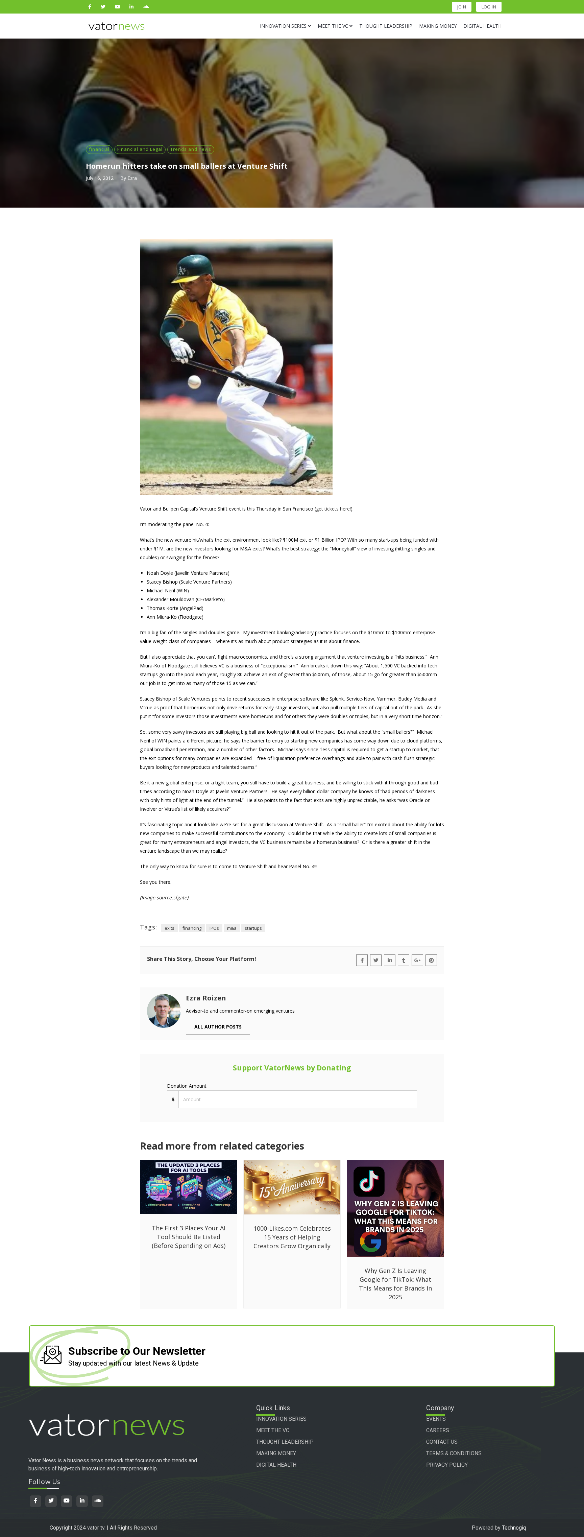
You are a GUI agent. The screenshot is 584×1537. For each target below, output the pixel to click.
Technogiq (514, 1527)
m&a (232, 928)
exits (169, 928)
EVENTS (436, 1419)
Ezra (132, 178)
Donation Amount (186, 1086)
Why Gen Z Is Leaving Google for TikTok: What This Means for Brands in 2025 (395, 1284)
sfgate (180, 897)
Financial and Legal (140, 149)
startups (253, 928)
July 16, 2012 (100, 178)
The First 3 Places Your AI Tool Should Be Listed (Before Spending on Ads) (188, 1237)
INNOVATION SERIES (281, 1419)
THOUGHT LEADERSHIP (285, 1442)
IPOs (214, 928)
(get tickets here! (333, 508)
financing (191, 928)
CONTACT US (442, 1442)
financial (99, 149)
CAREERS (437, 1430)
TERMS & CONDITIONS (454, 1453)
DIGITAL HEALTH (276, 1465)
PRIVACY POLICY (447, 1465)
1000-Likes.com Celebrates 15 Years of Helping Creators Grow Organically (292, 1237)
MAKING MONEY (276, 1453)
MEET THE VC (272, 1430)
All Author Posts (218, 1026)
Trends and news (190, 149)
